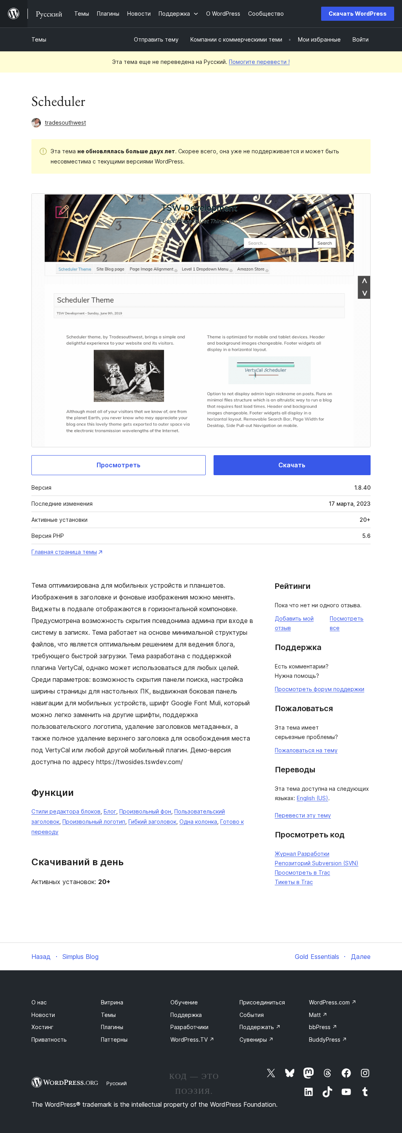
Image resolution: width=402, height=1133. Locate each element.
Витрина (112, 1002)
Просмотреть (119, 465)
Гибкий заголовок (152, 821)
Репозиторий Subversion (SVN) (316, 863)
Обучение (184, 1002)
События (251, 1014)
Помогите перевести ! (259, 61)
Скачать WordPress (358, 13)
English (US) (312, 798)
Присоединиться (262, 1002)
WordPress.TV (192, 1039)
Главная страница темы (64, 551)
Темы (38, 39)
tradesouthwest (65, 122)
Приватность (49, 1039)
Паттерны (114, 1039)
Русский (116, 1083)
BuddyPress (328, 1039)
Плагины (112, 1027)
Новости (43, 1014)
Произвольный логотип (93, 821)
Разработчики (189, 1027)
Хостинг (42, 1027)
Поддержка (186, 1014)
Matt (318, 1014)
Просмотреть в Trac (302, 872)
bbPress (323, 1027)
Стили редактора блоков (65, 811)
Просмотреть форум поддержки (319, 689)
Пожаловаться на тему (306, 750)
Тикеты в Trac (294, 882)
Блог (110, 811)
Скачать (291, 465)
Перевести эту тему (303, 815)
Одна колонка (198, 821)
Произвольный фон (145, 811)
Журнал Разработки (302, 853)
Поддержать (260, 1027)
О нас (39, 1002)
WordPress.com (332, 1002)
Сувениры (256, 1039)
